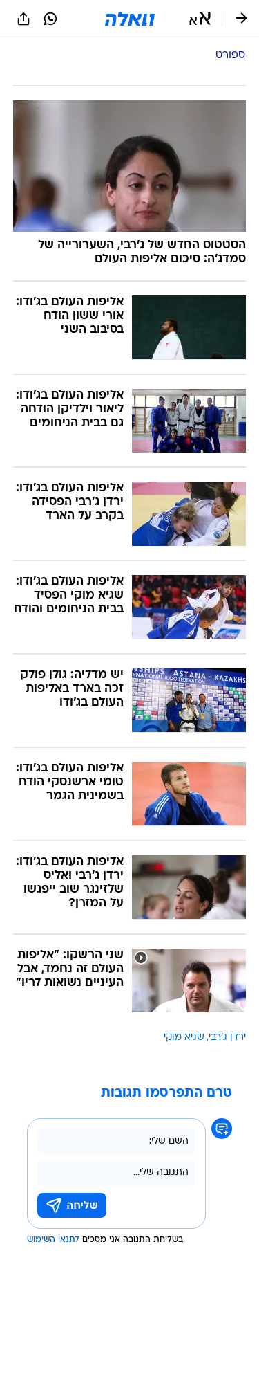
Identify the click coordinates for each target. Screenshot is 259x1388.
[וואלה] (130, 19)
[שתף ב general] (23, 18)
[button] (200, 18)
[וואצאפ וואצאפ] (50, 19)
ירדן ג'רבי (227, 1037)
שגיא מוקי (184, 1037)
